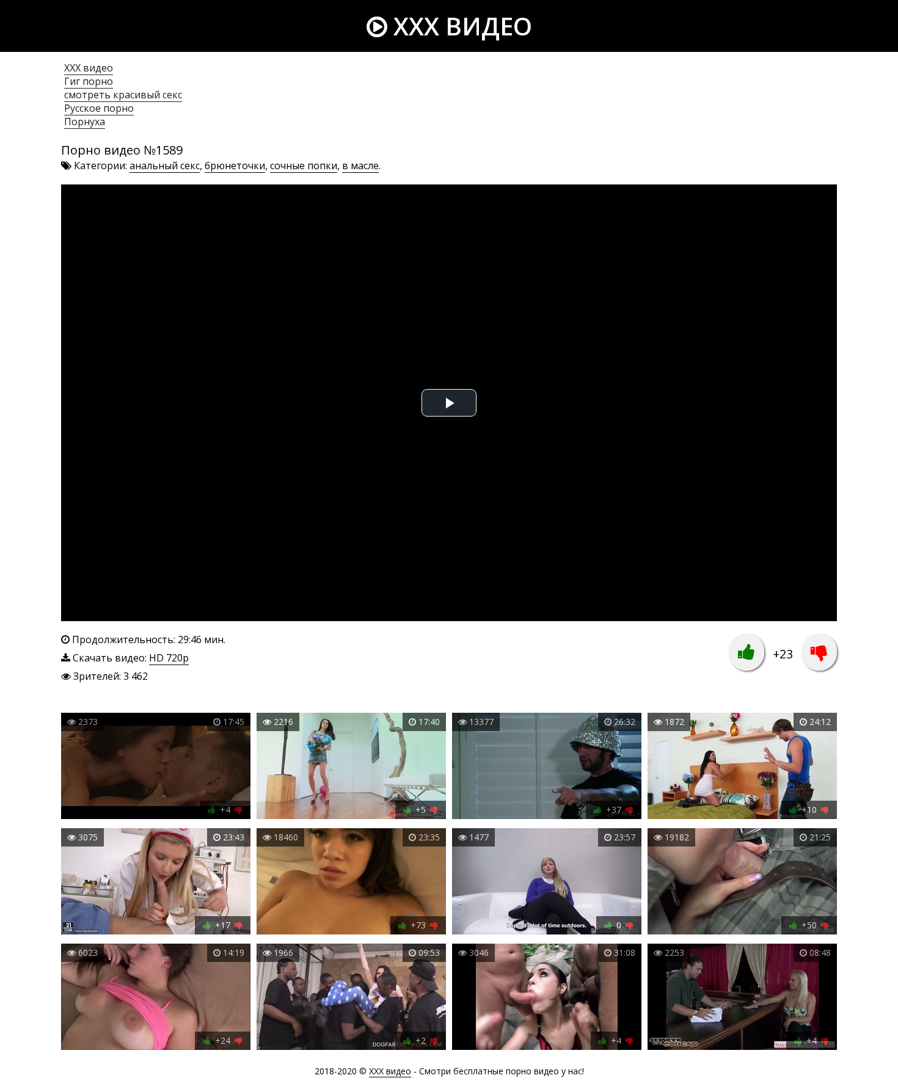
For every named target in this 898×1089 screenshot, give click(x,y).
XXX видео (459, 26)
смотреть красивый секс (123, 94)
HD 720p (169, 658)
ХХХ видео (88, 68)
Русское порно (99, 108)
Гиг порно (88, 81)
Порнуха (84, 121)
